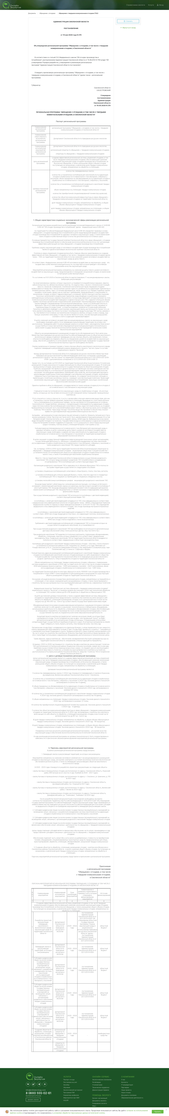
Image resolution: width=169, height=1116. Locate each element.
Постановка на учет (70, 1082)
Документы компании (128, 1095)
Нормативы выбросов (71, 1095)
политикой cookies (97, 1113)
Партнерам (125, 1087)
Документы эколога (99, 1100)
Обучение (66, 1087)
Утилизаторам (97, 1085)
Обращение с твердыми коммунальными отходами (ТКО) (78, 13)
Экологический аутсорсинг (73, 1090)
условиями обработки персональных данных (71, 1113)
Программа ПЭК (69, 1092)
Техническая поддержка (100, 1087)
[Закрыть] (166, 1109)
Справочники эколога (135, 5)
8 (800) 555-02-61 (38, 1093)
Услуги (151, 5)
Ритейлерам (96, 1082)
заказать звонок (33, 1099)
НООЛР (65, 1100)
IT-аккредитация (127, 1085)
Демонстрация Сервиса (100, 1090)
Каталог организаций (99, 1098)
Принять (157, 1112)
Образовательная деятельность (132, 1098)
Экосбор (66, 1085)
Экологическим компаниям (101, 1079)
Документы (32, 13)
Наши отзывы (126, 1092)
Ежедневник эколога (99, 1103)
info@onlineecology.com (36, 1090)
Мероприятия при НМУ (71, 1098)
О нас (123, 1079)
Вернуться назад (129, 28)
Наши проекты (126, 1090)
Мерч (94, 1106)
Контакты (124, 1082)
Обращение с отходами (47, 13)
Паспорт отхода (68, 1079)
